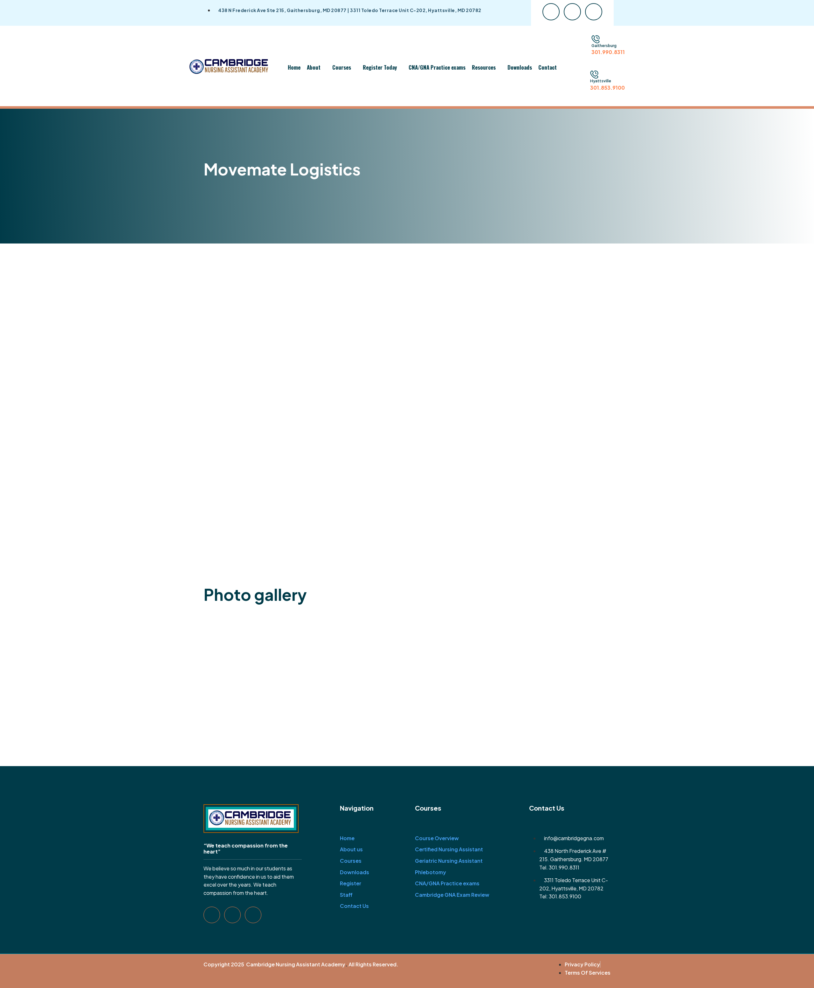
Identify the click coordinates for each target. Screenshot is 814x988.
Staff (346, 894)
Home (294, 67)
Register (350, 883)
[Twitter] (232, 915)
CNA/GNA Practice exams (437, 67)
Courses (341, 67)
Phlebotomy (430, 872)
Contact (547, 67)
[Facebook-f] (212, 915)
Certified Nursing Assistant (449, 849)
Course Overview (437, 838)
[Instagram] (253, 915)
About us (351, 849)
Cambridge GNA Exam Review (452, 894)
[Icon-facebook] (551, 11)
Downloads (519, 67)
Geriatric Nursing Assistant (449, 860)
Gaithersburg (604, 45)
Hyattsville (600, 81)
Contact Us (354, 905)
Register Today (380, 67)
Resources (484, 67)
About (314, 67)
